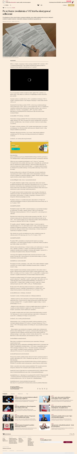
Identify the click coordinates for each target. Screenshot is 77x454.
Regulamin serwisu (12, 440)
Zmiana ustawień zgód (13, 439)
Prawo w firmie (9, 7)
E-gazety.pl (30, 439)
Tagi (27, 393)
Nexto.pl (29, 440)
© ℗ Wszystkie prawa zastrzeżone (16, 387)
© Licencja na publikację (14, 386)
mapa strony (5, 450)
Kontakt (4, 439)
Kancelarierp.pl (30, 443)
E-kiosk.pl (29, 438)
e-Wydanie (65, 5)
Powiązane (5, 393)
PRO (41, 5)
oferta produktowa (20, 450)
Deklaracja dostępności (13, 443)
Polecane (13, 393)
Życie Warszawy (31, 445)
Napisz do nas (5, 440)
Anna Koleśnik (13, 60)
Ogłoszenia (21, 439)
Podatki (13, 7)
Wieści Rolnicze (30, 444)
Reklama (20, 438)
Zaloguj (71, 5)
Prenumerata (21, 440)
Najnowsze (20, 393)
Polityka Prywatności (12, 438)
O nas (4, 438)
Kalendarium (12, 450)
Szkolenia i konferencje (7, 448)
